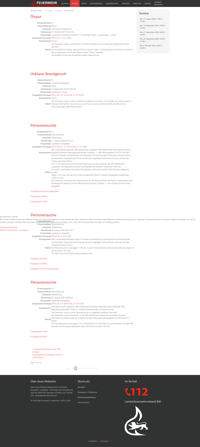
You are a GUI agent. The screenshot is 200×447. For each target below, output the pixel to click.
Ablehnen (14, 227)
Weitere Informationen (9, 230)
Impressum (23, 230)
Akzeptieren (4, 227)
